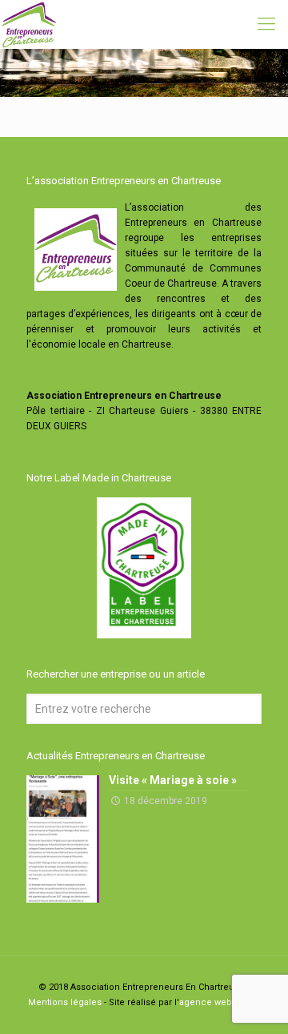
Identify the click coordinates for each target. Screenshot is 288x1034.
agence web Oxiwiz (220, 1002)
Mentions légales (65, 1002)
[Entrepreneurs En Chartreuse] (29, 24)
